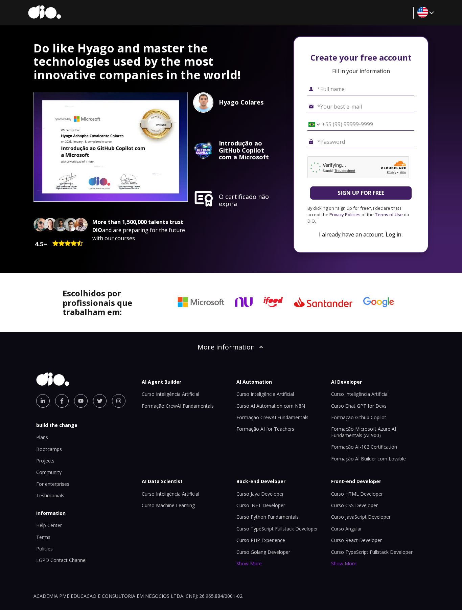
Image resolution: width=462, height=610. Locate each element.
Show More (249, 563)
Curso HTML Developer (357, 494)
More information (226, 347)
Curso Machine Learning (168, 505)
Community (49, 472)
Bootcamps (49, 449)
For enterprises (52, 484)
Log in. (394, 234)
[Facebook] (62, 401)
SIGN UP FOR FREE (361, 193)
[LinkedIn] (43, 401)
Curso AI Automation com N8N (270, 406)
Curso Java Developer (260, 494)
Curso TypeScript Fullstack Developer (277, 528)
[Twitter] (100, 401)
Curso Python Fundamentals (267, 517)
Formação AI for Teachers (265, 429)
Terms (43, 537)
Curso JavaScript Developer (361, 517)
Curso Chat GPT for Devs (359, 406)
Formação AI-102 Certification (364, 447)
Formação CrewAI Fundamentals (178, 406)
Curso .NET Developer (260, 505)
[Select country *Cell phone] (311, 124)
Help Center (49, 525)
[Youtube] (81, 401)
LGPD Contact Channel (61, 560)
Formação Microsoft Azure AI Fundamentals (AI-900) (363, 432)
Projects (45, 460)
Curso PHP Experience (260, 540)
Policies (44, 548)
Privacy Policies (345, 214)
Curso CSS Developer (354, 505)
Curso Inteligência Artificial (170, 394)
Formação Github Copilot (358, 417)
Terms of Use (389, 214)
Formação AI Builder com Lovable (368, 458)
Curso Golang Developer (263, 552)
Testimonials (50, 495)
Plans (42, 437)
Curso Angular (346, 528)
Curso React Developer (356, 540)
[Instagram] (118, 401)
